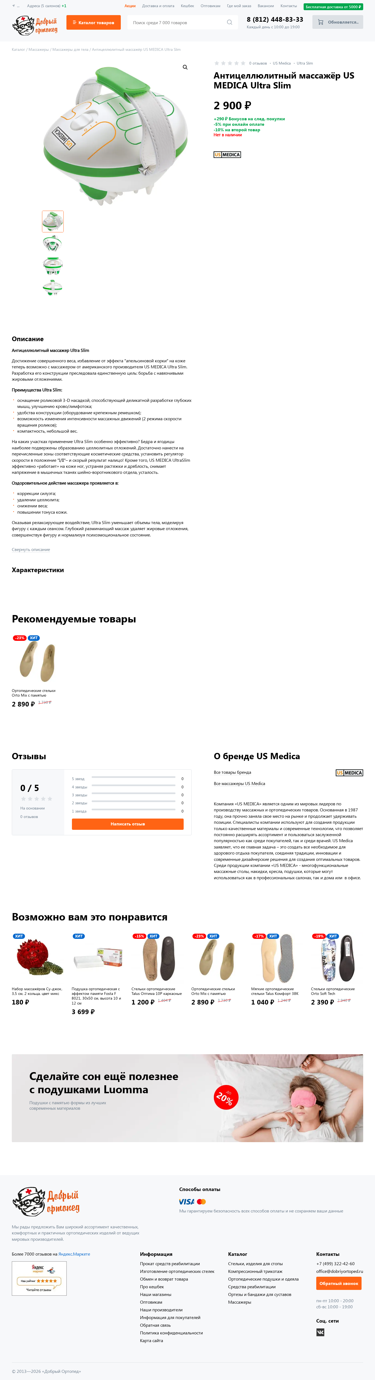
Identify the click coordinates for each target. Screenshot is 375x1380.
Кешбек (187, 5)
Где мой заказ (239, 5)
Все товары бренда (232, 772)
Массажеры (239, 1302)
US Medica (282, 63)
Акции (130, 5)
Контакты (289, 5)
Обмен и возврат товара (164, 1279)
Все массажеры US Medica (239, 783)
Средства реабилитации (252, 1286)
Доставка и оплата (158, 5)
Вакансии (266, 5)
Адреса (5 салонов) (46, 5)
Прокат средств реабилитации (170, 1263)
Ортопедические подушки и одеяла (263, 1279)
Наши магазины (155, 1294)
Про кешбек (152, 1286)
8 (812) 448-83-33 (275, 19)
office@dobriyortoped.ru (339, 1271)
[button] (185, 67)
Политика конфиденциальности (171, 1333)
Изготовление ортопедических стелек (177, 1271)
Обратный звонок (339, 1283)
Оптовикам (210, 5)
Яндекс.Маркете (74, 1254)
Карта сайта (151, 1340)
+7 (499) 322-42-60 (335, 1263)
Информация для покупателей (170, 1317)
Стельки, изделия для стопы (255, 1263)
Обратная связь (155, 1325)
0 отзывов (258, 63)
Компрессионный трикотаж (255, 1271)
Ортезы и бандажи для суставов (259, 1294)
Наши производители (161, 1309)
